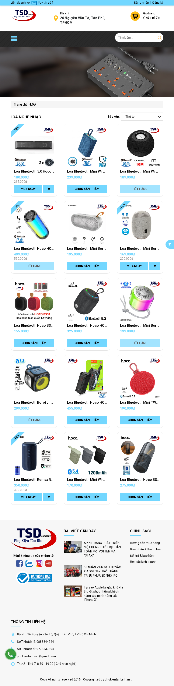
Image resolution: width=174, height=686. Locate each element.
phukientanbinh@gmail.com (36, 656)
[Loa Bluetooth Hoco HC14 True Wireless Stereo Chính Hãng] (87, 301)
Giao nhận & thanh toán (146, 549)
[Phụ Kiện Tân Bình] (24, 15)
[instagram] (39, 563)
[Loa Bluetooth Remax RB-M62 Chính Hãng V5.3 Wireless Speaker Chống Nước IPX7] (34, 455)
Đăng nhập (141, 2)
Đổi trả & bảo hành (143, 555)
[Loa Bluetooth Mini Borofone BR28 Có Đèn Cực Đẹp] (140, 301)
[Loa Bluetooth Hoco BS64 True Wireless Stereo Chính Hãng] (140, 455)
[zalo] (29, 563)
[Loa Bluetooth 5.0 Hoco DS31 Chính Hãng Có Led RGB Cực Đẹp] (34, 147)
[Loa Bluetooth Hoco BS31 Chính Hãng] (34, 301)
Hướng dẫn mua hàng (145, 543)
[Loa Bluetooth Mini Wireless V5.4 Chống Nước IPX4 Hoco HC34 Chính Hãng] (87, 455)
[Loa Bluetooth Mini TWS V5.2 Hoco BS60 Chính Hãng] (140, 378)
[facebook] (19, 563)
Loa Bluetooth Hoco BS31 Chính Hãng (44, 325)
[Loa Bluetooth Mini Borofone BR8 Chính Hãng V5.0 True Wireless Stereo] (87, 224)
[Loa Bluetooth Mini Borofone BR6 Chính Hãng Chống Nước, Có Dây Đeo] (140, 224)
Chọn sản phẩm (87, 189)
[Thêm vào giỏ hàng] (48, 189)
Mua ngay (28, 189)
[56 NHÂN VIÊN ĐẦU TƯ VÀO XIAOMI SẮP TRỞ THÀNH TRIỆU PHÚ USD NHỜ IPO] (94, 572)
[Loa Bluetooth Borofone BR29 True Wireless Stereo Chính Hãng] (34, 378)
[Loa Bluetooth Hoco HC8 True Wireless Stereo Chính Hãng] (34, 224)
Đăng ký (157, 2)
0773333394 (45, 649)
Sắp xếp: (114, 116)
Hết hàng (140, 189)
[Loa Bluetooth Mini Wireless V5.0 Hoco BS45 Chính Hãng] (140, 147)
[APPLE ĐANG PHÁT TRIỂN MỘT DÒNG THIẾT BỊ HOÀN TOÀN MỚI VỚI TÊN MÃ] (94, 550)
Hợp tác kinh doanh (143, 561)
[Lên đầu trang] (167, 477)
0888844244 (45, 641)
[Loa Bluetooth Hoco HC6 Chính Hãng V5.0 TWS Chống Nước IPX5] (87, 378)
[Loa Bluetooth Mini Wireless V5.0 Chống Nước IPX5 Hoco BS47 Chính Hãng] (87, 147)
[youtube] (48, 563)
